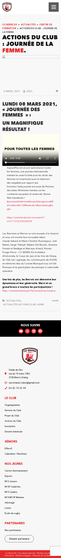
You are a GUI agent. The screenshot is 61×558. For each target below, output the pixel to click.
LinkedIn (33, 331)
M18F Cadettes (12, 486)
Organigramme (12, 405)
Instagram (27, 331)
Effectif (8, 448)
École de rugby (12, 513)
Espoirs (8, 476)
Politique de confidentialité (44, 555)
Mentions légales (23, 555)
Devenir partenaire (19, 538)
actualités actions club (19, 304)
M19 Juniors (11, 481)
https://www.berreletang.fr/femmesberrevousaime (29, 290)
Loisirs (8, 508)
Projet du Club (12, 415)
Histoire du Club (13, 410)
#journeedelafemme (17, 201)
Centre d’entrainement (16, 470)
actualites (13, 300)
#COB (21, 205)
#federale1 (30, 205)
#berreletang (43, 205)
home (40, 304)
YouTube (20, 331)
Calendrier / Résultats (16, 453)
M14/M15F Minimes (14, 497)
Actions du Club (13, 421)
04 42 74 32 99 (17, 388)
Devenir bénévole (13, 431)
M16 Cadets (11, 492)
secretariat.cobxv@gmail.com (24, 382)
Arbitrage (10, 502)
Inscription (10, 426)
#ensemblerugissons (39, 201)
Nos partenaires (13, 530)
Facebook (40, 331)
